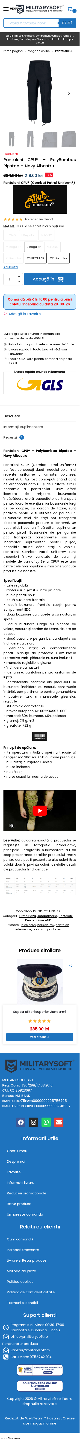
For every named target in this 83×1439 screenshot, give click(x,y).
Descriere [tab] (11, 416)
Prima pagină (13, 51)
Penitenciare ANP (38, 920)
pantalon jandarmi (47, 929)
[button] (70, 9)
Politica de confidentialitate (31, 1292)
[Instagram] (33, 1122)
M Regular (13, 247)
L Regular (28, 235)
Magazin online (39, 51)
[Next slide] (69, 93)
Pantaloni (66, 916)
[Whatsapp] (46, 1122)
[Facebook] (20, 1122)
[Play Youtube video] (39, 810)
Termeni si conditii (22, 1302)
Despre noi (16, 1161)
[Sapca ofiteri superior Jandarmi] (40, 982)
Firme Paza (27, 916)
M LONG (46, 235)
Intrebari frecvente (23, 1250)
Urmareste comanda (25, 1214)
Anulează (10, 267)
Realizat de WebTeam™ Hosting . (34, 1418)
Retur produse (19, 1204)
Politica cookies (20, 1281)
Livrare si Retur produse (27, 1260)
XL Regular (13, 258)
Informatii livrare (20, 1182)
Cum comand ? (20, 1239)
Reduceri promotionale (26, 1193)
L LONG (11, 235)
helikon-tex (45, 925)
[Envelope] (58, 1122)
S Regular (34, 247)
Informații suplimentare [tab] (23, 426)
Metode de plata (21, 1271)
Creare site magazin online (49, 1421)
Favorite (14, 1172)
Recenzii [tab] (12, 437)
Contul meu (17, 1151)
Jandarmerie (47, 916)
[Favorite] (70, 965)
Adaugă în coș (43, 280)
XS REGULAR (35, 258)
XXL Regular (58, 258)
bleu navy (28, 925)
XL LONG (52, 247)
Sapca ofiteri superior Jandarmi (39, 1011)
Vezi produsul (39, 1037)
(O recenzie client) (39, 219)
